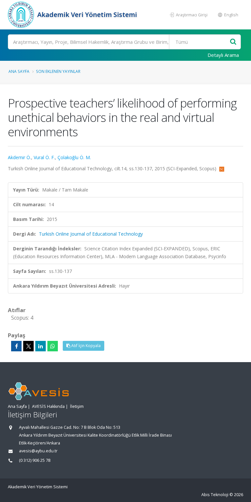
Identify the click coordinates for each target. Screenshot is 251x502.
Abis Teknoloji (214, 494)
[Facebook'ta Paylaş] (16, 346)
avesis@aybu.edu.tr (38, 451)
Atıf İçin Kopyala (85, 345)
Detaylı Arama (223, 55)
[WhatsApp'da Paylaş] (52, 346)
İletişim (77, 406)
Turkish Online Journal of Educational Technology (91, 234)
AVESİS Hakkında (48, 406)
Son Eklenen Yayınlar (58, 71)
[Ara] (233, 42)
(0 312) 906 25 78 (34, 460)
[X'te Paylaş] (28, 346)
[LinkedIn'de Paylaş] (40, 346)
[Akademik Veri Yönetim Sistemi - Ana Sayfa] (22, 14)
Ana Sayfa (18, 71)
